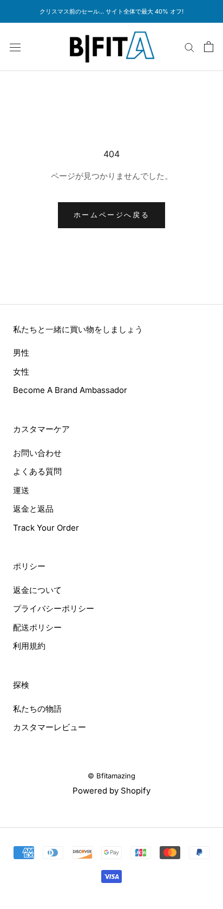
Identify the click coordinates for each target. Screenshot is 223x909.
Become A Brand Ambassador (70, 390)
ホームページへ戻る (111, 214)
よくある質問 (37, 471)
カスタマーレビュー (49, 727)
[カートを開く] (208, 46)
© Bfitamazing (111, 775)
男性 (21, 352)
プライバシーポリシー (53, 608)
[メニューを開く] (15, 46)
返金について (37, 590)
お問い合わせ (37, 453)
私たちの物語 (37, 709)
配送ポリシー (37, 627)
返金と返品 (33, 509)
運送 (21, 490)
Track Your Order (46, 528)
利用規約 (29, 646)
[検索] (189, 46)
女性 (21, 371)
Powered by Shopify (111, 790)
